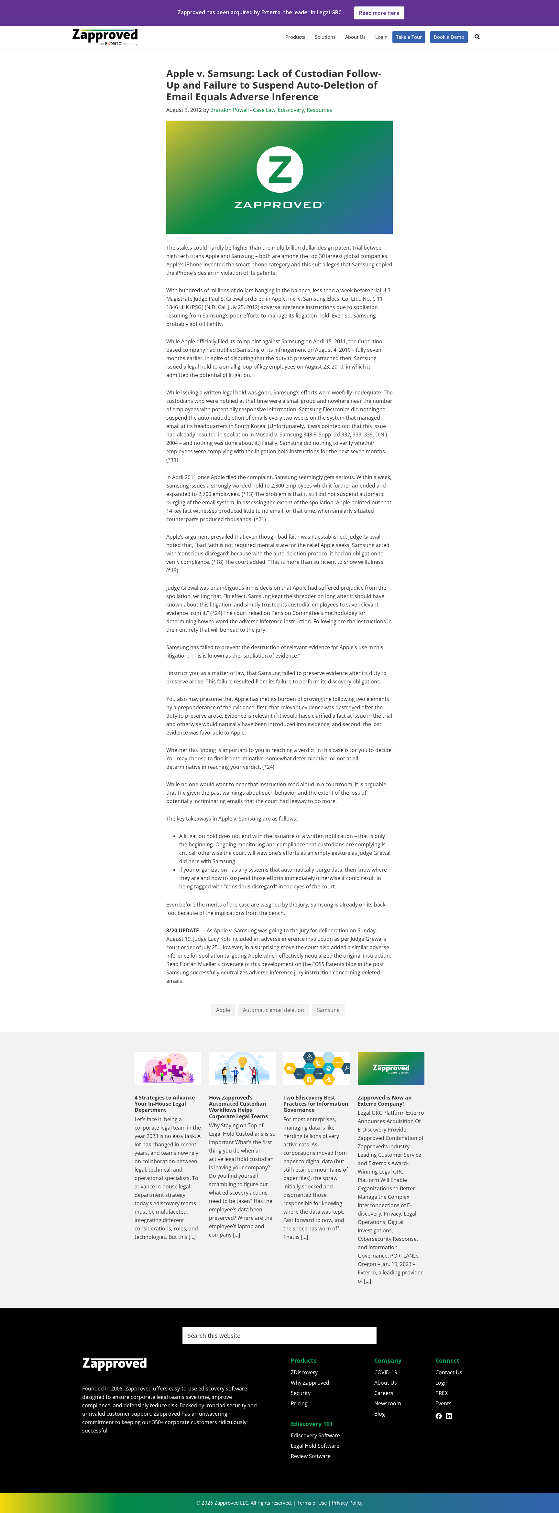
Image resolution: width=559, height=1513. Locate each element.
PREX (441, 1393)
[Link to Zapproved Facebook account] (440, 1417)
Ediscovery (291, 109)
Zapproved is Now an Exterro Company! (385, 1100)
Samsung (328, 1010)
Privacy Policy (347, 1502)
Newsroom (387, 1403)
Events (443, 1403)
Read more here (379, 12)
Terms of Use (312, 1502)
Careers (383, 1393)
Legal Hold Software (315, 1445)
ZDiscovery (304, 1372)
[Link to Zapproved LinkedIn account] (451, 1417)
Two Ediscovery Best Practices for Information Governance (315, 1103)
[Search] (477, 36)
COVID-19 (385, 1372)
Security (301, 1393)
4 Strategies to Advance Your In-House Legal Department (165, 1103)
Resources (319, 109)
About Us (385, 1382)
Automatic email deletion (273, 1010)
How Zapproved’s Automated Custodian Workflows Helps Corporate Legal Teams (238, 1107)
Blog (379, 1413)
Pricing (299, 1403)
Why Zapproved (310, 1382)
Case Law (264, 109)
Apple (223, 1010)
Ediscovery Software (315, 1435)
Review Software (311, 1456)
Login (442, 1382)
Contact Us (448, 1372)
